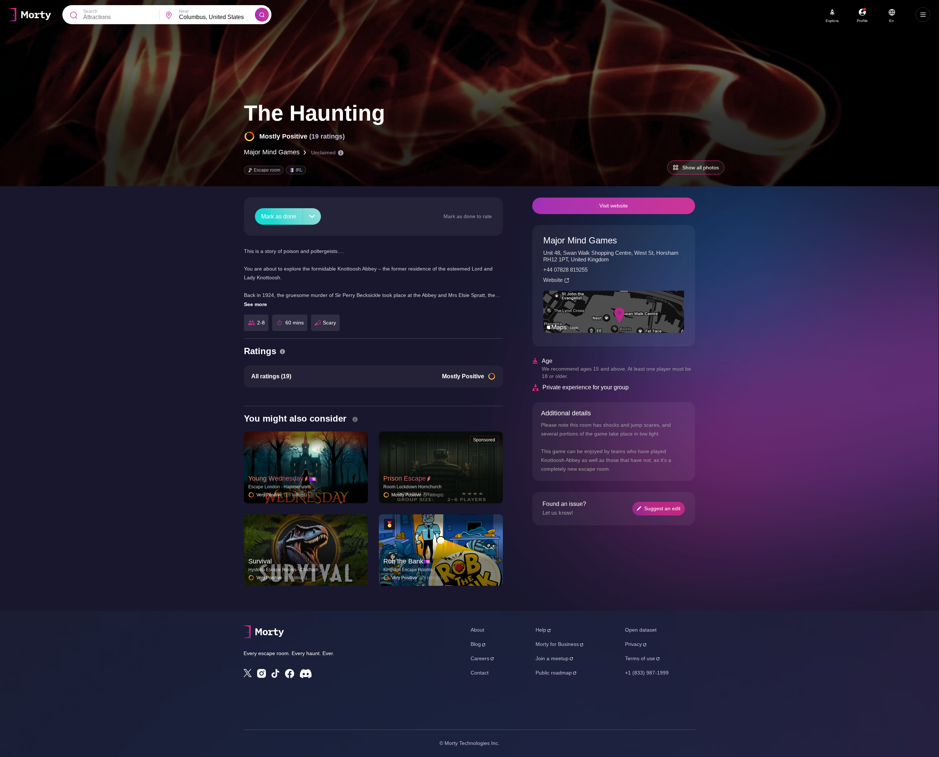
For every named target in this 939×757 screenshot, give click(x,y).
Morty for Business (557, 644)
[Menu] (923, 14)
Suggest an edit (662, 508)
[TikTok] (275, 673)
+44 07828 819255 (565, 270)
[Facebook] (289, 673)
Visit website (613, 206)
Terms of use (640, 658)
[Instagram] (261, 673)
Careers (480, 658)
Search (90, 11)
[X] (248, 673)
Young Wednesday (275, 478)
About (477, 630)
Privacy (633, 644)
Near (184, 11)
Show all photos (700, 167)
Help (541, 630)
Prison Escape (404, 478)
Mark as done (278, 216)
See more (255, 304)
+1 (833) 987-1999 (647, 673)
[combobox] (217, 17)
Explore (832, 21)
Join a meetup (552, 658)
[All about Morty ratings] (282, 351)
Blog (476, 644)
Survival (260, 561)
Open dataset (641, 630)
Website (553, 280)
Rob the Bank (403, 561)
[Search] (262, 15)
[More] (312, 216)
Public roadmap (554, 673)
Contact (480, 673)
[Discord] (306, 673)
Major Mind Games (272, 152)
